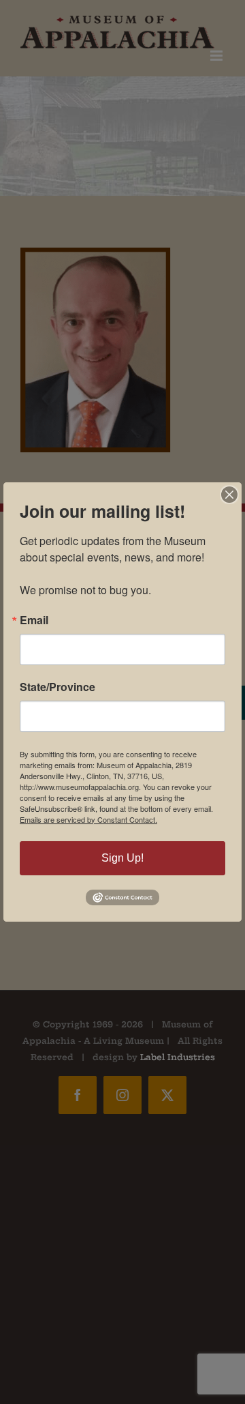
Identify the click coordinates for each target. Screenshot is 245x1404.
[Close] (229, 494)
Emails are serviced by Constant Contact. (88, 819)
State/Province (57, 687)
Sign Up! (122, 858)
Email (34, 620)
